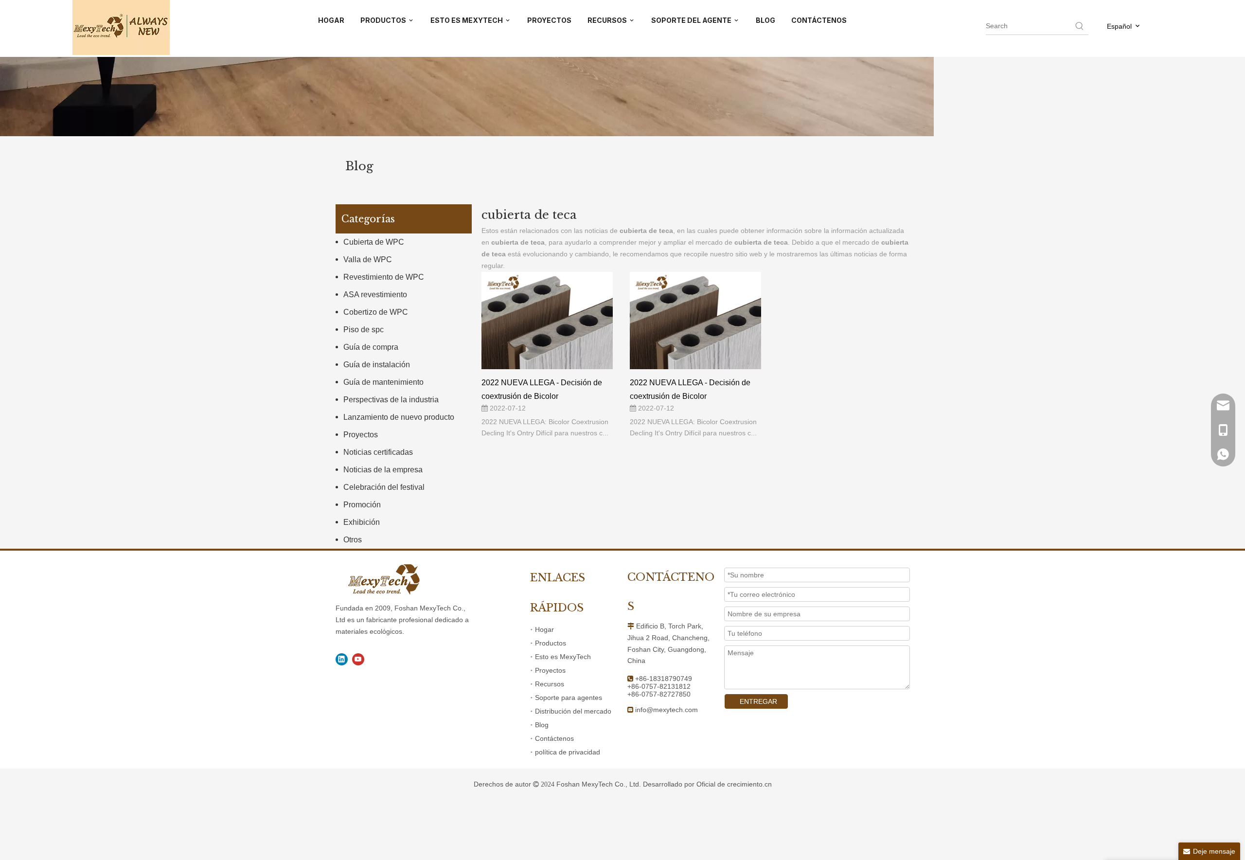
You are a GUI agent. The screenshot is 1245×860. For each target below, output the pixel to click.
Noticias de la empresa (383, 470)
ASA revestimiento (375, 294)
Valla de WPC (367, 259)
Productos (550, 643)
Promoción (362, 505)
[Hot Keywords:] (1080, 26)
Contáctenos (554, 738)
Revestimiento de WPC (383, 277)
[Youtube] (358, 659)
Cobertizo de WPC (375, 312)
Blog (542, 725)
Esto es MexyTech (563, 657)
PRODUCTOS (384, 20)
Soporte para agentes (568, 697)
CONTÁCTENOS (819, 20)
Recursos (549, 684)
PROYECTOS (549, 20)
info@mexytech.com (666, 710)
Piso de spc (363, 329)
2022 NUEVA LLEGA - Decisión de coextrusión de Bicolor (541, 389)
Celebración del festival (384, 487)
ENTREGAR (758, 701)
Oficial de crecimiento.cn (734, 784)
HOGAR (331, 20)
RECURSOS (607, 20)
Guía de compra (370, 347)
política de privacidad (567, 752)
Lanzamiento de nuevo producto (398, 417)
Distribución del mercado (573, 711)
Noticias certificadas (378, 452)
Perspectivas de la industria (391, 399)
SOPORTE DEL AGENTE (692, 20)
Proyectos (360, 434)
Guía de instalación (376, 364)
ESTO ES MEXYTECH (467, 20)
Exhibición (361, 522)
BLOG (765, 20)
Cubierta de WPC (373, 242)
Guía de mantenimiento (383, 382)
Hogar (544, 629)
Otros (352, 540)
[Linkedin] (342, 659)
